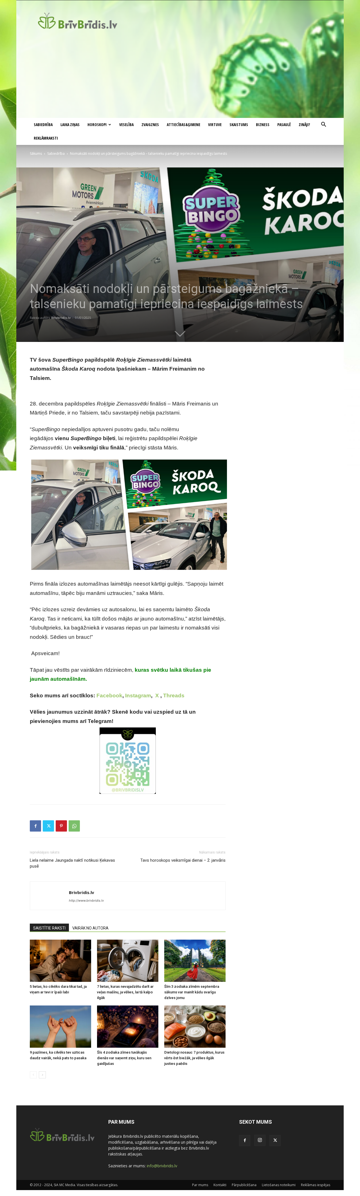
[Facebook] (35, 826)
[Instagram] (260, 1140)
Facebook (109, 695)
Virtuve (215, 124)
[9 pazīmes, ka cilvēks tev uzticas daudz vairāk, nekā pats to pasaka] (60, 1026)
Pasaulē (284, 124)
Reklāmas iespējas (315, 1184)
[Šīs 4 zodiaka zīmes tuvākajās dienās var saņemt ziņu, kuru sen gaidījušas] (127, 1026)
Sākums (36, 153)
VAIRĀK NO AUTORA (90, 928)
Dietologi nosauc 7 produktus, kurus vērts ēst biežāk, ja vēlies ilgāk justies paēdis (194, 1058)
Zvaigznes (150, 124)
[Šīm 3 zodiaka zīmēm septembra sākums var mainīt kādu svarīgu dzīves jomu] (195, 961)
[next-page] (42, 1074)
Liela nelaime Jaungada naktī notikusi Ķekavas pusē (72, 863)
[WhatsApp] (74, 826)
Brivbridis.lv (61, 317)
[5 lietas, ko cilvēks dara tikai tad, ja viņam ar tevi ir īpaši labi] (60, 961)
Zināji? (304, 124)
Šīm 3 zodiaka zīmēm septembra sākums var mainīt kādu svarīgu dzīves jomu (191, 992)
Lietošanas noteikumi (279, 1184)
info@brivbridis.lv (162, 1165)
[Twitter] (48, 826)
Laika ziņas (70, 124)
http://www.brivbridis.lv (86, 900)
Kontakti (219, 1184)
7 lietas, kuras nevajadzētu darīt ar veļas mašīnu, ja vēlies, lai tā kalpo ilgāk (125, 992)
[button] (323, 125)
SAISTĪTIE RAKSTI (49, 928)
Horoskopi (97, 124)
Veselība (126, 124)
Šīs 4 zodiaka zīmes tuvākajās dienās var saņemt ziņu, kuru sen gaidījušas (124, 1058)
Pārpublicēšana (244, 1184)
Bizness (262, 124)
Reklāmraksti (46, 138)
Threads (173, 695)
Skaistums (239, 124)
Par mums (200, 1184)
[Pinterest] (61, 826)
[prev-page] (33, 1074)
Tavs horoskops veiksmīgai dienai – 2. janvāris (183, 860)
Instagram (138, 695)
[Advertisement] (180, 75)
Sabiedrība (43, 124)
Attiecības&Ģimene (183, 124)
